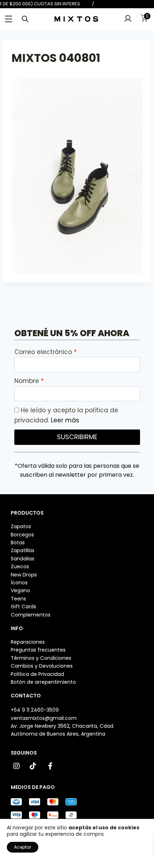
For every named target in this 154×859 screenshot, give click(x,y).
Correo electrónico (44, 352)
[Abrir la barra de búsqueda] (25, 19)
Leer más (65, 420)
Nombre (27, 381)
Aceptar (22, 847)
